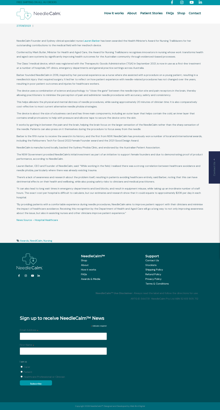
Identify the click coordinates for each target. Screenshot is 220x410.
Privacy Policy (153, 279)
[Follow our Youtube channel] (192, 3)
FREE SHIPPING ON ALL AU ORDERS (37, 2)
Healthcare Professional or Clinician (44, 377)
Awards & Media (90, 279)
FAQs (170, 13)
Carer (27, 367)
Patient (28, 372)
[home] (39, 19)
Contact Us (152, 260)
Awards (24, 240)
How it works (114, 13)
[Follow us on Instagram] (182, 3)
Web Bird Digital (137, 406)
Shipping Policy (154, 269)
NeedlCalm (36, 240)
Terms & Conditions (157, 283)
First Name (27, 345)
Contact (195, 13)
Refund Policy (153, 274)
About (132, 13)
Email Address (29, 330)
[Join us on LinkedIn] (201, 3)
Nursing (47, 240)
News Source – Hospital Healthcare (37, 220)
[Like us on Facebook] (173, 3)
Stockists (151, 265)
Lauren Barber (91, 40)
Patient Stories (151, 13)
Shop (181, 13)
